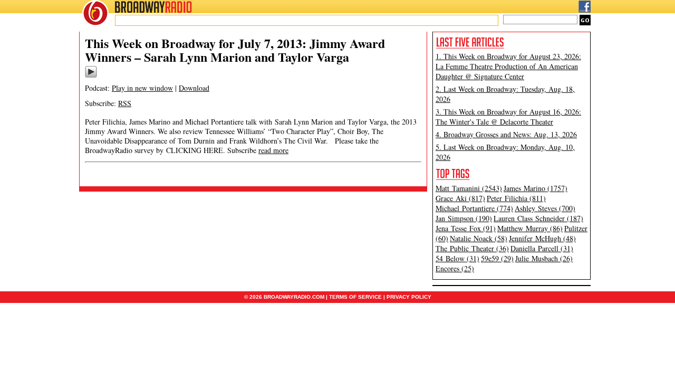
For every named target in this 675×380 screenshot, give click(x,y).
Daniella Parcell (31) (541, 248)
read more (273, 150)
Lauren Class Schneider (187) (538, 218)
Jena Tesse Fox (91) (466, 228)
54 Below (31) (457, 258)
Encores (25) (455, 268)
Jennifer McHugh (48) (542, 238)
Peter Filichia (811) (516, 198)
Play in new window (142, 88)
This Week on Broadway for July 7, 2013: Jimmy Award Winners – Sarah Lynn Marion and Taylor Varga (235, 50)
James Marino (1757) (535, 188)
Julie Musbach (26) (544, 258)
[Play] (91, 76)
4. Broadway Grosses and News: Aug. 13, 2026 (506, 134)
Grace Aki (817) (460, 198)
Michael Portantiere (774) (474, 208)
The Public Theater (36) (472, 248)
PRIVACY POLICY (409, 297)
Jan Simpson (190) (464, 218)
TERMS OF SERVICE (355, 297)
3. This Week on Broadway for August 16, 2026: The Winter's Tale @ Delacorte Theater (508, 117)
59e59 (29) (497, 258)
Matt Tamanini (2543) (469, 188)
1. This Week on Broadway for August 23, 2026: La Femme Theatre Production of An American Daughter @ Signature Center (508, 66)
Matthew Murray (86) (530, 228)
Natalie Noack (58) (478, 238)
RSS (124, 103)
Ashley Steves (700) (545, 208)
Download (194, 88)
